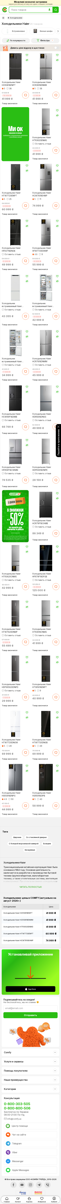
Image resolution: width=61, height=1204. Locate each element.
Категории (10, 1089)
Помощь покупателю (16, 1070)
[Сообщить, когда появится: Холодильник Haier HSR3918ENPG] (25, 805)
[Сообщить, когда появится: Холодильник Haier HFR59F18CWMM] (25, 480)
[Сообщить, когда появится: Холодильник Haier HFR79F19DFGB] (55, 586)
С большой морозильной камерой (23, 844)
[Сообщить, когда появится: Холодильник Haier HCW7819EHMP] (55, 205)
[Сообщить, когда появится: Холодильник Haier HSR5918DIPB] (55, 805)
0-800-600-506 (17, 1108)
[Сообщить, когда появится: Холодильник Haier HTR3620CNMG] (25, 586)
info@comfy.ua (14, 1119)
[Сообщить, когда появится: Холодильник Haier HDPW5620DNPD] (25, 697)
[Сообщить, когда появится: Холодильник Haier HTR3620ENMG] (55, 150)
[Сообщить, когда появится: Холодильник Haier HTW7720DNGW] (25, 752)
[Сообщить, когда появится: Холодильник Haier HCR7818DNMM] (55, 371)
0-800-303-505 (17, 1104)
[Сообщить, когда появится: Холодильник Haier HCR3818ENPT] (25, 95)
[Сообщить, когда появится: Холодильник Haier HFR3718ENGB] (25, 260)
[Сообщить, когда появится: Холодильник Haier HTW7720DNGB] (55, 752)
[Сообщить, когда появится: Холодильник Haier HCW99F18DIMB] (25, 426)
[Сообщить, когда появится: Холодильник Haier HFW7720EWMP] (55, 260)
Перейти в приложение (58, 442)
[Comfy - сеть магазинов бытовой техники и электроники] (4, 10)
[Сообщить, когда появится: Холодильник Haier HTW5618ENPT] (55, 697)
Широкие (17, 837)
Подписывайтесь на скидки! (19, 999)
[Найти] (55, 10)
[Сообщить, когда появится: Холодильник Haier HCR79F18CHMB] (55, 533)
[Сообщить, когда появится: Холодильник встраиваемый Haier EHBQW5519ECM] (25, 371)
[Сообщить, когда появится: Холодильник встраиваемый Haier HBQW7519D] (55, 316)
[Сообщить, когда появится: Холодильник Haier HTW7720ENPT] (25, 205)
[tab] (14, 31)
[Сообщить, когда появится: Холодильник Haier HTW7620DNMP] (25, 642)
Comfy (7, 1052)
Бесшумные (30, 850)
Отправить (30, 1015)
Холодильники (16, 18)
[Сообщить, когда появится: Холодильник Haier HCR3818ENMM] (55, 95)
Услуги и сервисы (13, 1061)
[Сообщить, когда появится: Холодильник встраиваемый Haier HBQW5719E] (25, 316)
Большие (47, 844)
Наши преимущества (16, 1079)
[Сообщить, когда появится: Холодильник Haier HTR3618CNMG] (55, 642)
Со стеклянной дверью (36, 837)
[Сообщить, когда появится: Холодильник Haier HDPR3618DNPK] (55, 480)
